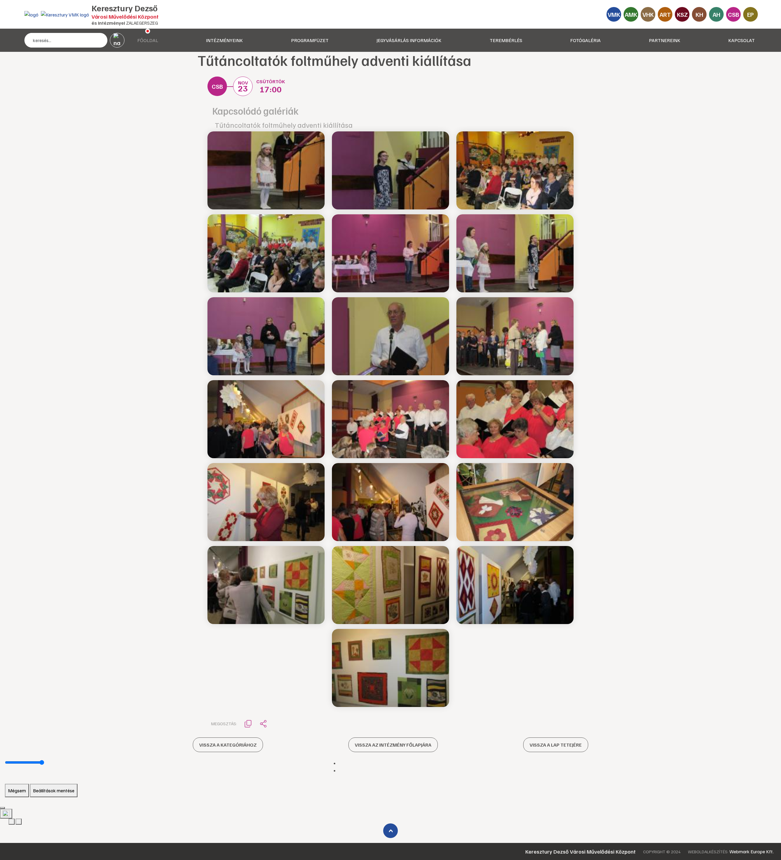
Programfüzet (310, 40)
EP (750, 14)
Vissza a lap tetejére (556, 745)
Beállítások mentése (53, 790)
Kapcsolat (741, 40)
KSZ (682, 14)
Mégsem (17, 790)
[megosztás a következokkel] (263, 723)
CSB (733, 14)
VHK (648, 14)
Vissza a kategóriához (228, 745)
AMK (631, 14)
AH (716, 14)
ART (665, 14)
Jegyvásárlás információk (408, 40)
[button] (248, 723)
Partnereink (664, 40)
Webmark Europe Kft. (751, 851)
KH (699, 14)
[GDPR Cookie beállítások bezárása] (2, 808)
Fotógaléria (585, 40)
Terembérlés (506, 40)
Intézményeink (224, 40)
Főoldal (147, 40)
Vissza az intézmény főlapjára (393, 745)
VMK (614, 14)
